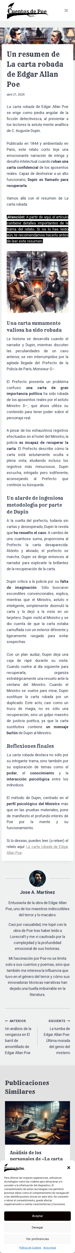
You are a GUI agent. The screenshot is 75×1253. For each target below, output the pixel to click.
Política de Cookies (30, 1247)
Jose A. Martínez (37, 892)
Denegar (37, 1227)
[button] (69, 1168)
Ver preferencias (37, 1239)
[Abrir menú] (66, 10)
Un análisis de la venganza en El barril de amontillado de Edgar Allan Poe (18, 1037)
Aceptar (37, 1216)
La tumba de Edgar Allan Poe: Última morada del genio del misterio (57, 1037)
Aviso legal (49, 1247)
